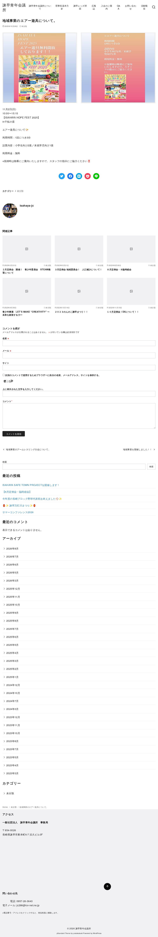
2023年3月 (12, 773)
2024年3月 (12, 709)
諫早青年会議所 (14, 7)
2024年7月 (12, 701)
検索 (4, 461)
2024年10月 (13, 693)
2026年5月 (12, 572)
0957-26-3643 (25, 901)
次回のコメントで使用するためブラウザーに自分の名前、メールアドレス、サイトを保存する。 (53, 375)
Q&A (118, 7)
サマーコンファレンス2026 (18, 512)
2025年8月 (12, 620)
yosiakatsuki (78, 933)
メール (6, 350)
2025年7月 (12, 629)
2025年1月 (12, 677)
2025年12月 (13, 588)
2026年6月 (12, 564)
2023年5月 (12, 757)
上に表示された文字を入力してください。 (23, 389)
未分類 (24, 26)
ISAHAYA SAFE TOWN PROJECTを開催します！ (31, 485)
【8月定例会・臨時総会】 (17, 491)
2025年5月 (12, 645)
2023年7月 (12, 749)
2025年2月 (12, 669)
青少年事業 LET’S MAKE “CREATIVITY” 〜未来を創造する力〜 (26, 313)
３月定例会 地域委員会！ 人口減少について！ (78, 269)
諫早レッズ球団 (80, 7)
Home (5, 807)
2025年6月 (12, 637)
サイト (5, 362)
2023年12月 (13, 717)
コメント (7, 401)
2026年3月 (12, 580)
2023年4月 (12, 765)
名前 (5, 338)
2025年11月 (13, 596)
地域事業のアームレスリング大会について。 (28, 449)
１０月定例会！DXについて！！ (123, 311)
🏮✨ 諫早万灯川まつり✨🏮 (19, 505)
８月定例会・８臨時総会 (119, 269)
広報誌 (94, 7)
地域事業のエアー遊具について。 (33, 807)
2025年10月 (13, 604)
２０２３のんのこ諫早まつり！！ (71, 311)
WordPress (97, 933)
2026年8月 (12, 548)
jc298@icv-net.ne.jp (28, 905)
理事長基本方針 (62, 7)
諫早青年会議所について (40, 7)
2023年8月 (12, 741)
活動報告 (144, 7)
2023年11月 (13, 725)
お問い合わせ (130, 7)
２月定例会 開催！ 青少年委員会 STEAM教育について (26, 271)
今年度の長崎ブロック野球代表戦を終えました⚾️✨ (32, 498)
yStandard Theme (64, 933)
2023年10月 (13, 733)
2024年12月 (13, 685)
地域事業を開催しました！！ (137, 449)
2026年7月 (12, 556)
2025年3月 (12, 661)
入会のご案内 (106, 7)
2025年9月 (12, 612)
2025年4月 (12, 653)
